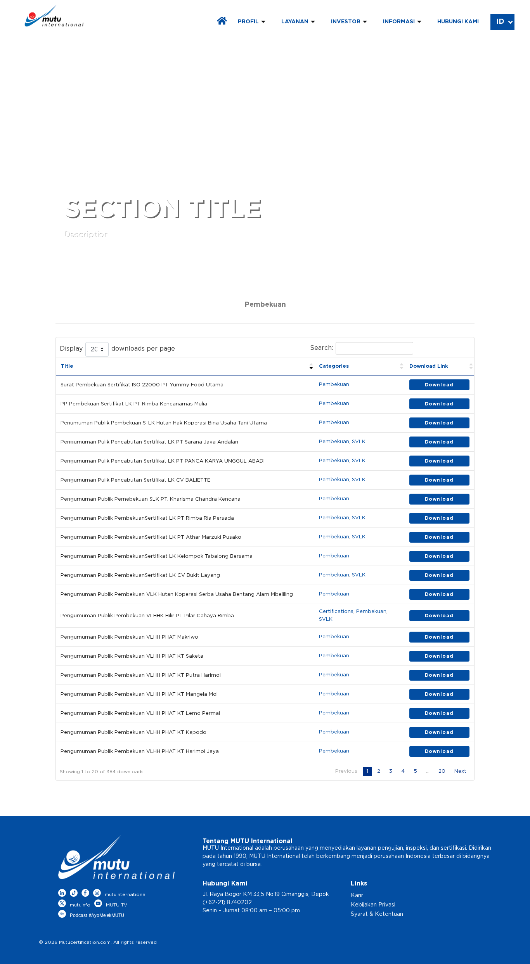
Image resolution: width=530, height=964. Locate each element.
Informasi (399, 21)
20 (441, 771)
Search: (321, 348)
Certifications (336, 611)
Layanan (294, 21)
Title (67, 366)
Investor (345, 21)
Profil (248, 21)
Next (460, 771)
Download (439, 384)
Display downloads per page (117, 349)
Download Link (428, 366)
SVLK (358, 441)
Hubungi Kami (458, 21)
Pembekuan (334, 384)
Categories (334, 366)
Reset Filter (445, 348)
